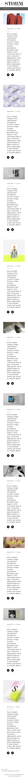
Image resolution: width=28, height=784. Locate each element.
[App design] (14, 251)
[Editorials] (14, 327)
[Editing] (14, 542)
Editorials (9, 339)
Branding (9, 412)
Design (8, 114)
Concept (8, 31)
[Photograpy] (14, 471)
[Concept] (14, 19)
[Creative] (14, 614)
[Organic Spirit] (14, 173)
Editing (8, 554)
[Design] (14, 96)
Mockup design (10, 709)
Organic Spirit (10, 186)
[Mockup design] (14, 691)
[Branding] (14, 399)
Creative (9, 626)
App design (9, 268)
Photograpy (9, 483)
